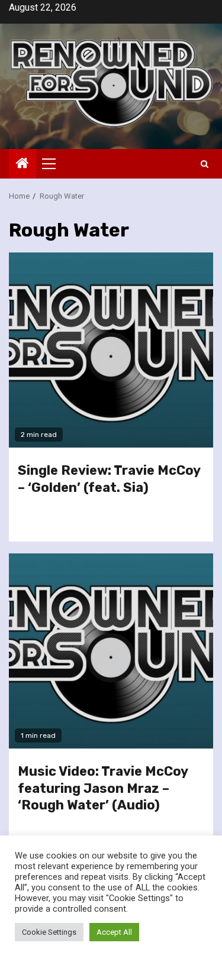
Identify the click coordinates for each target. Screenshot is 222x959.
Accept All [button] (114, 932)
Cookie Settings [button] (49, 932)
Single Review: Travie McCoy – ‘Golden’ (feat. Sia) (109, 478)
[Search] (204, 164)
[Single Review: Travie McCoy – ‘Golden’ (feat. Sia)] (111, 350)
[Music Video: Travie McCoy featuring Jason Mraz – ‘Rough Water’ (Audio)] (111, 651)
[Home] (22, 164)
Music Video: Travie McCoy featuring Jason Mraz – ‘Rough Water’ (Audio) (103, 788)
